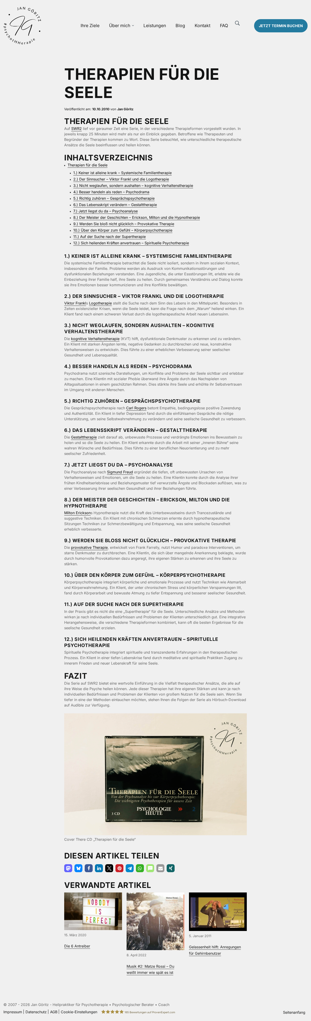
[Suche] (237, 23)
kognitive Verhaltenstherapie (95, 338)
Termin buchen (281, 25)
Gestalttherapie (84, 437)
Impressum (12, 1012)
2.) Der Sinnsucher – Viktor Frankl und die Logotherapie (121, 179)
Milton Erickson (77, 512)
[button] (68, 868)
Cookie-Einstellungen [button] (79, 1012)
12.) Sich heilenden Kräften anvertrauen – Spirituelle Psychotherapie (131, 243)
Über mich (119, 25)
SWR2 (76, 128)
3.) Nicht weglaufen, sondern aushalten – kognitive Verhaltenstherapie (133, 185)
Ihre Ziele (90, 25)
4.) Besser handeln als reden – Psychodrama (111, 192)
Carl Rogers (136, 408)
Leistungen (154, 25)
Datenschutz (36, 1012)
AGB (53, 1012)
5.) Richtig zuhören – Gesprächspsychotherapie (114, 198)
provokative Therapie (89, 547)
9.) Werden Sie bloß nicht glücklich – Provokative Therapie (123, 224)
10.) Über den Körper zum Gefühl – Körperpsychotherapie (122, 230)
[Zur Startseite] (38, 25)
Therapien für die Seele (87, 165)
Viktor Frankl (75, 303)
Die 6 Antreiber (77, 946)
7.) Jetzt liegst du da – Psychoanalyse (105, 211)
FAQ (224, 25)
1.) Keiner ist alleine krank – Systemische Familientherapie (122, 172)
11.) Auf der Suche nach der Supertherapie (109, 236)
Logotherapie (100, 303)
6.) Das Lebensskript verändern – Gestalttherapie (115, 204)
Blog (180, 25)
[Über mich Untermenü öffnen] (132, 26)
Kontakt (202, 25)
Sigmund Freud (120, 472)
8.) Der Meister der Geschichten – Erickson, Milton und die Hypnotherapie (136, 217)
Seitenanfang (294, 1012)
